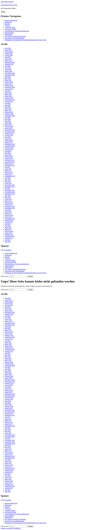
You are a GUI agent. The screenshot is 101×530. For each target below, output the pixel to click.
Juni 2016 (8, 179)
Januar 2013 (8, 217)
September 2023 (10, 75)
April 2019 (8, 139)
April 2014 (8, 199)
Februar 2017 (9, 172)
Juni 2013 (8, 210)
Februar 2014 (9, 202)
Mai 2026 (8, 48)
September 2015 (10, 187)
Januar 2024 (8, 71)
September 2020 (10, 116)
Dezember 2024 (10, 62)
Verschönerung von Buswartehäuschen (17, 31)
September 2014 (10, 194)
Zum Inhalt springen (7, 1)
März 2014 (8, 201)
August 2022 (9, 89)
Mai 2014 (8, 197)
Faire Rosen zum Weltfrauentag (14, 38)
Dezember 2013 (10, 206)
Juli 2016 (7, 178)
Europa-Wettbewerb (11, 20)
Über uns (7, 26)
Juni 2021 (8, 105)
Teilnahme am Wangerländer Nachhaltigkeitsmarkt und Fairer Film (25, 40)
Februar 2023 (9, 82)
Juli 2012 (7, 224)
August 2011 (9, 238)
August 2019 (9, 135)
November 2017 (10, 162)
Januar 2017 (8, 174)
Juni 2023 (8, 76)
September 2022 (10, 87)
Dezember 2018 (10, 144)
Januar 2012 (8, 233)
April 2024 (8, 69)
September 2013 (10, 208)
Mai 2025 (8, 57)
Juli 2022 (7, 91)
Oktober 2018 (9, 147)
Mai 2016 (8, 181)
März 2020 (8, 124)
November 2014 (10, 192)
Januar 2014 (8, 204)
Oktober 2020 (9, 114)
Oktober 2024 (9, 64)
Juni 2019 (8, 137)
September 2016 (10, 176)
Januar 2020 (8, 128)
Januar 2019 (8, 142)
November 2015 (10, 185)
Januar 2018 (8, 158)
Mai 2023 (8, 78)
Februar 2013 (9, 215)
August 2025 (9, 55)
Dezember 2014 (10, 190)
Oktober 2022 (9, 85)
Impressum (8, 22)
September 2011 (10, 236)
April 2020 (8, 123)
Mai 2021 (8, 107)
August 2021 (9, 101)
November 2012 (10, 218)
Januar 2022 (8, 96)
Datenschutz (8, 34)
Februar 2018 (9, 156)
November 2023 (10, 73)
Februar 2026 (9, 52)
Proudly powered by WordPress (11, 528)
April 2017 (8, 169)
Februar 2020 (9, 126)
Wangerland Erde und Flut (9, 5)
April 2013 (8, 211)
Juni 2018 (8, 151)
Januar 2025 (8, 61)
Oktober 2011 (9, 234)
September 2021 (10, 100)
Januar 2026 (8, 53)
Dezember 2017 (10, 160)
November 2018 (10, 146)
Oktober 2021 (9, 98)
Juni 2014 (8, 195)
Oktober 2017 (9, 163)
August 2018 (9, 149)
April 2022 (8, 92)
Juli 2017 (7, 167)
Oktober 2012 (9, 220)
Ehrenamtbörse (9, 33)
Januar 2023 (8, 84)
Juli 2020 (7, 117)
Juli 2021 (7, 103)
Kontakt (7, 24)
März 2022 (8, 94)
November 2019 (10, 131)
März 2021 (8, 110)
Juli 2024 (7, 66)
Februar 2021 (9, 112)
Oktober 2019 (9, 133)
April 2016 (8, 183)
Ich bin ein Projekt (10, 29)
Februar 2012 (9, 231)
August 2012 (9, 222)
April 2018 (8, 155)
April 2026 (8, 50)
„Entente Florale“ (10, 27)
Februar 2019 (9, 140)
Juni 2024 (8, 68)
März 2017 (8, 171)
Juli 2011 (7, 240)
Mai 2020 (8, 121)
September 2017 (10, 165)
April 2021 (8, 108)
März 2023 (8, 80)
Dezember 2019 (10, 130)
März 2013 (8, 213)
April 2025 (8, 59)
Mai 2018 (8, 153)
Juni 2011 (8, 242)
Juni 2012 (8, 226)
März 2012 (8, 229)
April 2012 (8, 227)
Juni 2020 (8, 119)
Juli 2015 (7, 188)
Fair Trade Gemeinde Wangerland (15, 36)
